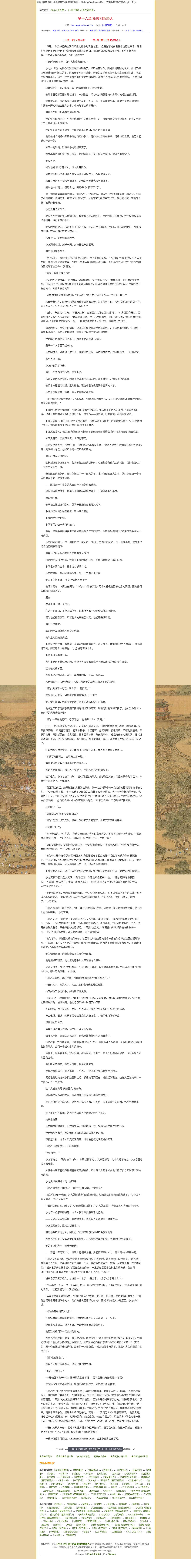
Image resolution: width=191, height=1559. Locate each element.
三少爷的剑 (128, 1487)
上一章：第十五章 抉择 (74, 40)
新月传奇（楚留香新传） (62, 1514)
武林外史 (79, 1477)
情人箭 (116, 1473)
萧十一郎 (63, 1480)
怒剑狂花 (52, 1497)
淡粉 (63, 31)
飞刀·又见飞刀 (98, 1494)
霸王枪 (53, 1487)
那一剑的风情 (69, 1497)
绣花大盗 (86, 1518)
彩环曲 (58, 1504)
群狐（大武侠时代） (125, 1525)
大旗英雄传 (130, 1473)
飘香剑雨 (102, 1473)
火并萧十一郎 (136, 1497)
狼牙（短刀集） (80, 1528)
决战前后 (101, 1518)
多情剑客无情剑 (128, 1477)
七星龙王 (94, 1490)
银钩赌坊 (116, 1518)
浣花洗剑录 (53, 1507)
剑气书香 (122, 1470)
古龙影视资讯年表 (139, 1456)
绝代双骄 (94, 1477)
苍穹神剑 (78, 1470)
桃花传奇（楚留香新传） (112, 1480)
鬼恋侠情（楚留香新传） (88, 1511)
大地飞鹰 (79, 1490)
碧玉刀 (139, 1484)
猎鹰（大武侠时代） (101, 1525)
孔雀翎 (126, 1484)
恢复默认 (140, 31)
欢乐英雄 (78, 1480)
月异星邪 (137, 1470)
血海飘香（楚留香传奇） (119, 1507)
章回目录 (92, 1449)
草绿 (72, 31)
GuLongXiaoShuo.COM (92, 2)
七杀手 (86, 1484)
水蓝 (68, 31)
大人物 (92, 1480)
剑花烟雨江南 (81, 1487)
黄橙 (54, 31)
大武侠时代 (102, 1497)
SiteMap (112, 1554)
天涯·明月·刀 (100, 1487)
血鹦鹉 (66, 1487)
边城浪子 (62, 1521)
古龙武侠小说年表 (119, 1456)
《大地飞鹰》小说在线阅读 (80, 10)
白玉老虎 (143, 1487)
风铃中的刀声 (132, 1494)
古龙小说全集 (57, 10)
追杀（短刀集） (99, 1528)
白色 (77, 31)
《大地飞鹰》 (107, 25)
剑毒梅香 (93, 1470)
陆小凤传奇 (57, 1484)
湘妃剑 (76, 1473)
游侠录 (85, 1504)
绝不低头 (100, 1484)
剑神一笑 (115, 1494)
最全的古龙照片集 (64, 1456)
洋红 (59, 31)
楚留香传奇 (109, 1477)
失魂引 (51, 1473)
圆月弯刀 (48, 1490)
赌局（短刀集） (60, 1528)
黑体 (96, 31)
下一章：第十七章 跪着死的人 (106, 40)
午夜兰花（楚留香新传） (75, 1494)
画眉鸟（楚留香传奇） (61, 1511)
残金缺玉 (107, 1470)
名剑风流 (64, 1477)
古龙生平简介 (46, 1456)
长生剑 (114, 1484)
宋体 (91, 31)
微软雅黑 (102, 31)
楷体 (108, 31)
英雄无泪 (53, 1494)
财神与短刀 (118, 1497)
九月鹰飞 (73, 1484)
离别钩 (107, 1490)
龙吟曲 (51, 1477)
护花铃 (89, 1473)
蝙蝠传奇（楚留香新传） (116, 1511)
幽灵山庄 (130, 1518)
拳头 (114, 1487)
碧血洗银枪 (63, 1490)
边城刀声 (86, 1497)
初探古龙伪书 (100, 1456)
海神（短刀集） (119, 1528)
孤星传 (123, 1504)
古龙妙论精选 (83, 1456)
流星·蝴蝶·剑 (135, 1480)
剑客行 (63, 1473)
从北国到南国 (61, 1470)
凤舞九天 (121, 1490)
